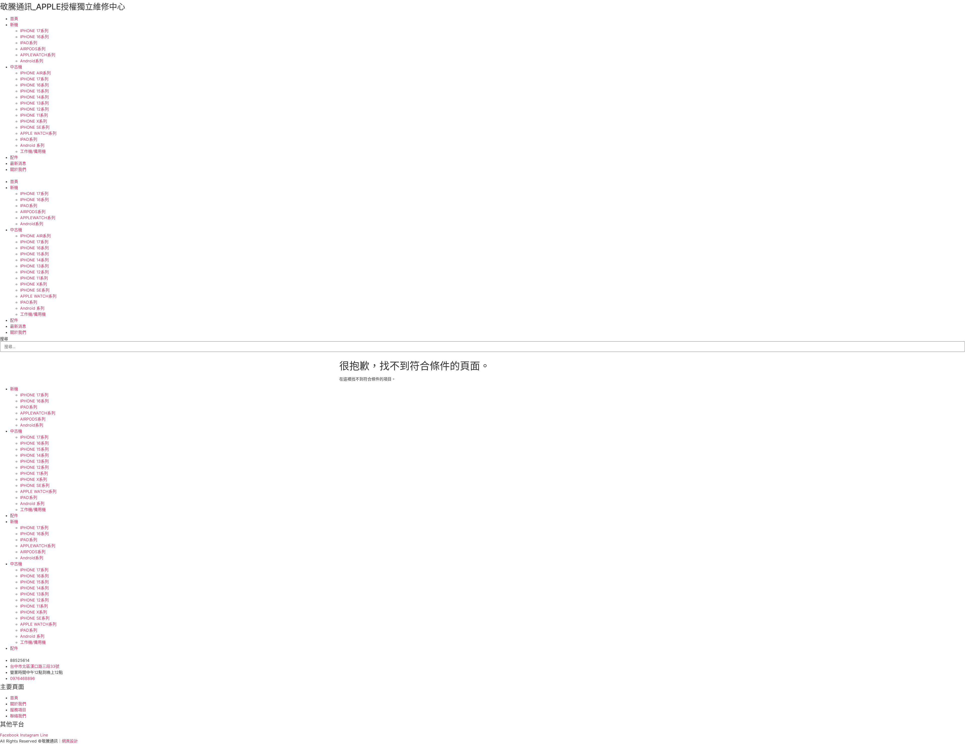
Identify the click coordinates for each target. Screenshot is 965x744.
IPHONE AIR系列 (35, 72)
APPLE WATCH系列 (38, 133)
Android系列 (31, 60)
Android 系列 (32, 145)
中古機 (16, 66)
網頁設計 (70, 740)
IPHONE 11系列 (34, 115)
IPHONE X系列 (33, 121)
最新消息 (18, 163)
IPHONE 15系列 (34, 91)
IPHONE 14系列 (34, 97)
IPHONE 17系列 (34, 30)
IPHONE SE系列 (35, 127)
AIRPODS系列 (32, 48)
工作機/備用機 (33, 151)
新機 (14, 24)
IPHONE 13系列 (34, 103)
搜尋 (4, 339)
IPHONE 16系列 (34, 36)
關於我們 (18, 169)
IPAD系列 (28, 42)
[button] (482, 175)
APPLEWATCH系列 (37, 54)
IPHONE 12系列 (34, 109)
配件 (14, 157)
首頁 (14, 18)
